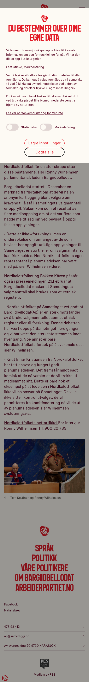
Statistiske (29, 127)
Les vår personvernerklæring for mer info (34, 113)
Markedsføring (64, 127)
